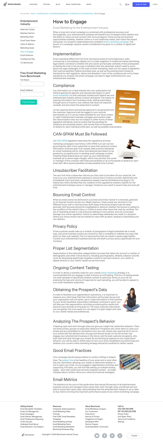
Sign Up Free (141, 4)
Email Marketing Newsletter (63, 427)
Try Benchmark (26, 63)
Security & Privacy (92, 417)
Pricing (46, 4)
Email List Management (29, 411)
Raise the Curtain (27, 29)
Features (33, 4)
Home (33, 14)
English (134, 436)
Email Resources (43, 14)
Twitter (112, 435)
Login (155, 4)
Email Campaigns (27, 414)
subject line (67, 360)
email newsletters (61, 95)
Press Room (90, 414)
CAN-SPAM (61, 141)
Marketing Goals (27, 48)
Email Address (26, 90)
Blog (58, 4)
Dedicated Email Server (29, 424)
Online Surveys (26, 422)
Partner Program (91, 424)
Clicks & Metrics (27, 44)
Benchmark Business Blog (63, 429)
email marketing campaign (116, 42)
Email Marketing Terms (62, 424)
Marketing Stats (27, 37)
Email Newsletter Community (96, 427)
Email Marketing (73, 4)
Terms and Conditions (126, 419)
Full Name (24, 80)
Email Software (26, 55)
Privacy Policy (123, 414)
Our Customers (91, 411)
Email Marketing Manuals (59, 14)
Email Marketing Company (95, 409)
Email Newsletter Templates (31, 409)
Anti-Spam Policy (124, 417)
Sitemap (121, 422)
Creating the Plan (27, 59)
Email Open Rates (27, 41)
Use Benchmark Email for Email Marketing (12, 4)
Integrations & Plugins (94, 419)
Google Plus (119, 435)
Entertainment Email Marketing (81, 14)
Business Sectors (27, 33)
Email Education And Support (32, 427)
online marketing (109, 273)
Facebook (104, 435)
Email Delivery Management (31, 417)
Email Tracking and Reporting (31, 419)
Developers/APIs (92, 422)
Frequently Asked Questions (64, 409)
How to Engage (26, 52)
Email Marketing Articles (62, 422)
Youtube (96, 435)
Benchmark (28, 435)
